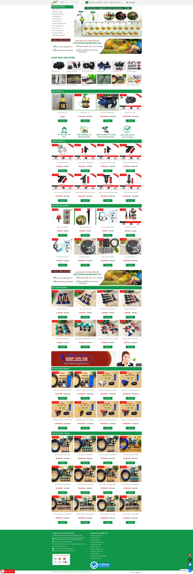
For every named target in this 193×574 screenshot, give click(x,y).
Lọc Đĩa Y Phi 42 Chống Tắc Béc (130, 162)
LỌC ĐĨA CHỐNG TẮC (57, 19)
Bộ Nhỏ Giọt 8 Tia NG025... (107, 257)
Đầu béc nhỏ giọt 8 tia (62, 227)
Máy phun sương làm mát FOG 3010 (62, 390)
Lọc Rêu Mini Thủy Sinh (62, 162)
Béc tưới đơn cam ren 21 (130, 309)
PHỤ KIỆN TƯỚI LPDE (57, 21)
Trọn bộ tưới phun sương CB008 (130, 514)
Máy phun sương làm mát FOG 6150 (130, 420)
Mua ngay (62, 120)
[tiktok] (189, 559)
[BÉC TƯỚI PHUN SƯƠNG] (104, 79)
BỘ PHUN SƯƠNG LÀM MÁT (58, 35)
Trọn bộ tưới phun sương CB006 (108, 514)
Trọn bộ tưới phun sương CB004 (85, 484)
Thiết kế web (75, 572)
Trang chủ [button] (92, 2)
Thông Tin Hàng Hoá (95, 547)
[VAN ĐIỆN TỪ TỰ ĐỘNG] (74, 65)
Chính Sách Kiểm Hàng (95, 544)
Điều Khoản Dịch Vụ (94, 553)
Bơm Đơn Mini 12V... (62, 112)
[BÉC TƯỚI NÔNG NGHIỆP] (74, 79)
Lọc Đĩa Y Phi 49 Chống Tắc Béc (63, 192)
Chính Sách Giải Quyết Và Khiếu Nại (98, 556)
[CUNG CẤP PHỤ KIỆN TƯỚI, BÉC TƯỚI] (55, 2)
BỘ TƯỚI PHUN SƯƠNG (57, 33)
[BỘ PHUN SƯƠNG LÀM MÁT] (134, 79)
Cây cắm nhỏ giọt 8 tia (85, 227)
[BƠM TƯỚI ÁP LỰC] (59, 65)
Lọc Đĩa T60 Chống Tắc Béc (130, 192)
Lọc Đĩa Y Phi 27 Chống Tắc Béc (85, 162)
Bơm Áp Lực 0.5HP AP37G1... (108, 112)
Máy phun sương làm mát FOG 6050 (85, 420)
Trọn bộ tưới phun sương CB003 (62, 484)
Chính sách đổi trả (94, 537)
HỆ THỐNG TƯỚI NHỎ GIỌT (60, 206)
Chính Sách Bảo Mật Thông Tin (97, 542)
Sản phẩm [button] (99, 2)
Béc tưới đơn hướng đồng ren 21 (108, 309)
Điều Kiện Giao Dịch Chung (96, 549)
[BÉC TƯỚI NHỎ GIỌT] (89, 79)
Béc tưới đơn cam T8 (62, 309)
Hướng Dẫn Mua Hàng (95, 558)
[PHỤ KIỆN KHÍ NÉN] (104, 65)
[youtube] (189, 555)
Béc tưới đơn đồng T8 (85, 309)
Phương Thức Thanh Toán (96, 551)
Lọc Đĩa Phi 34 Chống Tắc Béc (107, 162)
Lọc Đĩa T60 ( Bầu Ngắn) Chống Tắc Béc (108, 192)
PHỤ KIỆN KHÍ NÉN (56, 16)
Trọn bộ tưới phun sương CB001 (85, 454)
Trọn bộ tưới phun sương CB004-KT (108, 454)
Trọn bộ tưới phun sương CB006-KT (130, 484)
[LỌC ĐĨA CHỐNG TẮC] (119, 65)
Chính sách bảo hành (95, 540)
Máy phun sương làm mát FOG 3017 (108, 390)
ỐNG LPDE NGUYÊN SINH (58, 14)
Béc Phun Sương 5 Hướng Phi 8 (130, 338)
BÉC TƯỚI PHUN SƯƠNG (57, 30)
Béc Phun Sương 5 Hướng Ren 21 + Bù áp (108, 338)
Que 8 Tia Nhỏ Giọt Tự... (130, 227)
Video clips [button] (117, 2)
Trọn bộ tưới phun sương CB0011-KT (62, 514)
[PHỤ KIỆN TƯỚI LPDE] (134, 65)
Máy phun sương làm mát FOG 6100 (108, 420)
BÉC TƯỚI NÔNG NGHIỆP (57, 26)
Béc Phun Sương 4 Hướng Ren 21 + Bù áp (85, 338)
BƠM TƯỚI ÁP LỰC (56, 9)
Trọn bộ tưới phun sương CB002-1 (107, 484)
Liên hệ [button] (111, 2)
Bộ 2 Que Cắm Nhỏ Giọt (108, 227)
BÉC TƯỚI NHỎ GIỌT (57, 28)
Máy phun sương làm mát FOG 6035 (62, 420)
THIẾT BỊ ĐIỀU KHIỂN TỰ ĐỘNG (59, 23)
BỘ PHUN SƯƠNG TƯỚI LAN (60, 433)
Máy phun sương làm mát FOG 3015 (85, 390)
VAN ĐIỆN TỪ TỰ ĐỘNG (57, 12)
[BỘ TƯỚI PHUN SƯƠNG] (119, 79)
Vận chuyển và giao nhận (96, 535)
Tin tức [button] (106, 2)
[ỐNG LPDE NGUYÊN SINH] (89, 65)
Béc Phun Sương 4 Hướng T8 (62, 338)
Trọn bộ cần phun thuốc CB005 (130, 454)
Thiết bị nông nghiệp (67, 572)
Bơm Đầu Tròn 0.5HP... (130, 112)
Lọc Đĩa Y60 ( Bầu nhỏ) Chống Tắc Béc (85, 192)
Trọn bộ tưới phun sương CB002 (62, 454)
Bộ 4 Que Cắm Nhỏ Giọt (63, 257)
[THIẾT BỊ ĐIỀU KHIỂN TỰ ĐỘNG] (59, 79)
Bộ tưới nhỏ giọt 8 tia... (85, 257)
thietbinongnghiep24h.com (84, 572)
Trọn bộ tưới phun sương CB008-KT (85, 514)
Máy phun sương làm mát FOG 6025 (130, 390)
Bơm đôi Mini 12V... (85, 112)
